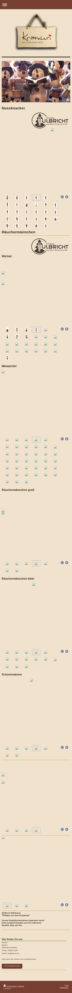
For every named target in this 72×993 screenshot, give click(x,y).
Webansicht (64, 987)
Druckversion (12, 986)
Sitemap (21, 986)
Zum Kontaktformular (12, 966)
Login (67, 985)
